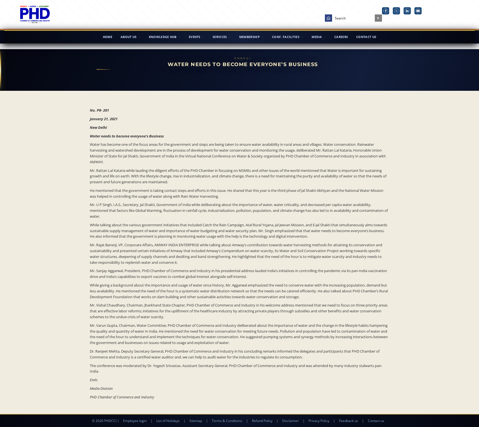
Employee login (135, 420)
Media (317, 37)
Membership (249, 37)
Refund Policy (262, 420)
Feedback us (348, 420)
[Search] (378, 18)
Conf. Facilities (285, 37)
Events (194, 37)
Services (220, 37)
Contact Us (366, 37)
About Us (128, 37)
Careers (341, 37)
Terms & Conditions (227, 420)
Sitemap (195, 420)
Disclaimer (290, 420)
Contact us (376, 420)
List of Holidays (168, 420)
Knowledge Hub (163, 37)
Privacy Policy (319, 420)
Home (107, 37)
